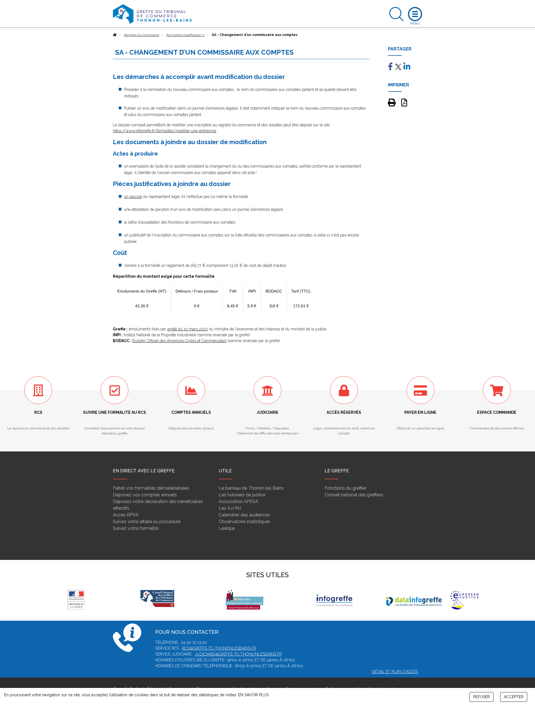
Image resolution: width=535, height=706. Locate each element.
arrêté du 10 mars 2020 (187, 329)
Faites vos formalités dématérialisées (151, 488)
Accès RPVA (125, 515)
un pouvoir (133, 196)
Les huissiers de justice (242, 494)
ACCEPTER (514, 697)
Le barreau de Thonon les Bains (251, 488)
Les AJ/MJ (230, 508)
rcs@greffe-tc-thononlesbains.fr (219, 648)
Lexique (227, 528)
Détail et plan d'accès (395, 671)
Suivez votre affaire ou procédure (147, 521)
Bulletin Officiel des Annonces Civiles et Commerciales (179, 341)
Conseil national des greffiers (354, 494)
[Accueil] (115, 35)
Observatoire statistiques (244, 521)
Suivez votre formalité (135, 528)
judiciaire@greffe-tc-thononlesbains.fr (238, 654)
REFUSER (481, 697)
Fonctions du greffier (345, 488)
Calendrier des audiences (244, 515)
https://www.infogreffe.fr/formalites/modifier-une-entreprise (164, 131)
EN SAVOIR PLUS (253, 695)
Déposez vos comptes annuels (145, 494)
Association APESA (238, 501)
